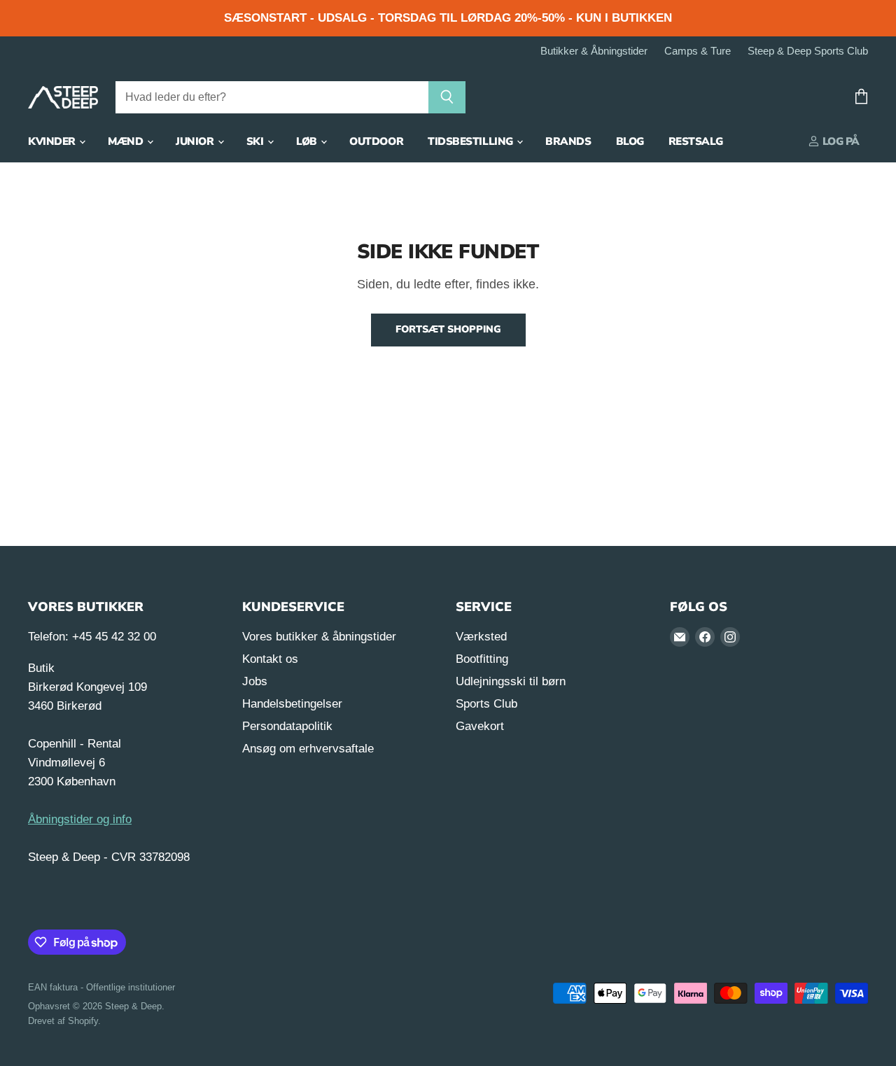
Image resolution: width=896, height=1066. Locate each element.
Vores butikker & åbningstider (319, 636)
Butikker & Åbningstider (594, 51)
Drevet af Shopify (63, 1021)
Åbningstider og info (80, 819)
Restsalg (695, 141)
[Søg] (446, 97)
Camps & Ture (697, 51)
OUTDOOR (376, 141)
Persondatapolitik (287, 726)
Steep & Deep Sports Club (808, 51)
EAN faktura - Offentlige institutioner (101, 987)
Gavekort (480, 726)
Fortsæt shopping (448, 329)
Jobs (254, 681)
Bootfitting (482, 659)
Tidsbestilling (471, 141)
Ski (256, 141)
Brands (568, 141)
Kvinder (53, 141)
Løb (307, 141)
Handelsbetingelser (292, 703)
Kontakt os (270, 659)
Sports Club (486, 703)
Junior (196, 141)
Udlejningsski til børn (511, 681)
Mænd (127, 141)
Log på (840, 141)
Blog (630, 141)
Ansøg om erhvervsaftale (308, 748)
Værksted (481, 636)
